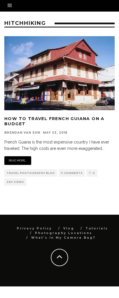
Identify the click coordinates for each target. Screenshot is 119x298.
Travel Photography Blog (31, 173)
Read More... (18, 160)
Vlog (68, 228)
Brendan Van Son (22, 133)
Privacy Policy (34, 228)
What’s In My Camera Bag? (63, 238)
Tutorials (96, 228)
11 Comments (72, 173)
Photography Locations (63, 233)
